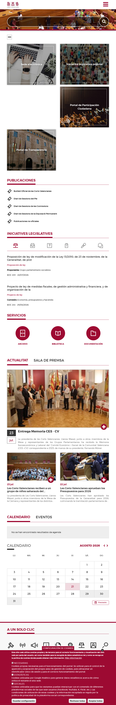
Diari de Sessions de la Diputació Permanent (35, 213)
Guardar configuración (24, 701)
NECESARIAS (21, 663)
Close (102, 650)
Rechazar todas (77, 701)
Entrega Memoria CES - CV (38, 431)
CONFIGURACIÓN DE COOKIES (58, 648)
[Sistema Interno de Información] (34, 646)
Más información (73, 658)
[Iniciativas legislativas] (82, 646)
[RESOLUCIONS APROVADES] (66, 246)
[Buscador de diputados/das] (105, 646)
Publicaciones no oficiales (26, 221)
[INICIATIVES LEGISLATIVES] (15, 246)
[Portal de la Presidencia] (11, 646)
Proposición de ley (16, 265)
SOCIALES (19, 684)
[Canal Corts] (23, 646)
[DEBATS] (100, 246)
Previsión (102, 602)
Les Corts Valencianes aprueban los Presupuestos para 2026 (82, 490)
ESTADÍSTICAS (21, 675)
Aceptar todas (95, 701)
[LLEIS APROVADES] (32, 246)
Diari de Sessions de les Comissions (31, 206)
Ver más (104, 427)
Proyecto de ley (14, 295)
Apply (104, 21)
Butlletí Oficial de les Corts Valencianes (32, 191)
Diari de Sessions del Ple (25, 198)
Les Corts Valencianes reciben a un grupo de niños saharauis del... (29, 490)
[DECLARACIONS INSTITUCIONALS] (83, 246)
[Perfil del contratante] (93, 646)
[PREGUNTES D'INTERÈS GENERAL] (49, 246)
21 (72, 586)
